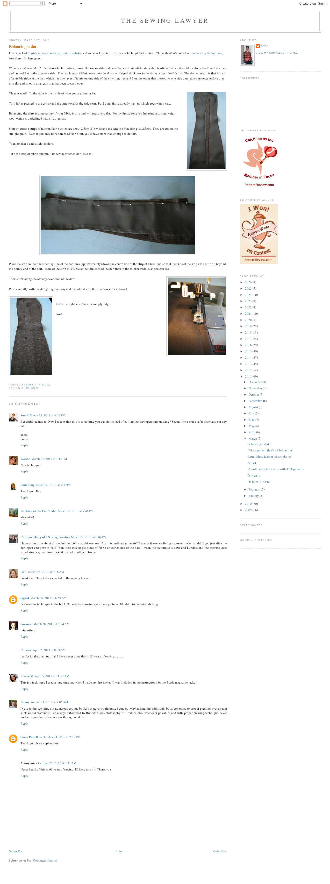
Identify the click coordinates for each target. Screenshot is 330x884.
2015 (248, 351)
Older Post (220, 851)
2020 (248, 320)
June (252, 419)
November (256, 388)
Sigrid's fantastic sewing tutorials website (54, 53)
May (252, 426)
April (252, 432)
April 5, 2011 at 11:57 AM (52, 676)
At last (252, 463)
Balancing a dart (258, 444)
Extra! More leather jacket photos (269, 456)
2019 (248, 326)
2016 (248, 345)
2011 (248, 376)
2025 (248, 288)
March (253, 438)
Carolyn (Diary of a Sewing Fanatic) (45, 537)
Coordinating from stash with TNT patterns (276, 469)
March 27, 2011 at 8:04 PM (89, 537)
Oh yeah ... (254, 475)
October (254, 394)
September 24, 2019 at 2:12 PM (59, 737)
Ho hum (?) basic (259, 481)
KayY (264, 45)
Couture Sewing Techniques (203, 53)
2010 (248, 503)
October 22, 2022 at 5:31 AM (57, 763)
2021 (248, 313)
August (254, 407)
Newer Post (16, 851)
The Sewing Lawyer (165, 20)
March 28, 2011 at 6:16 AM (46, 572)
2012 (248, 370)
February (255, 489)
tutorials (30, 388)
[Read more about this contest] (259, 262)
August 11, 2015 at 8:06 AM (49, 702)
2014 (248, 357)
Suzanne (26, 623)
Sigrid (25, 597)
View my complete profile (277, 52)
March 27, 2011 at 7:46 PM (76, 511)
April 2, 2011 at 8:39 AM (49, 650)
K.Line (25, 458)
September (256, 401)
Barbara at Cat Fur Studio (39, 510)
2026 (248, 282)
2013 (248, 364)
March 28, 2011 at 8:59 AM (48, 598)
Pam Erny (28, 484)
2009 (248, 510)
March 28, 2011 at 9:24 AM (51, 624)
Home (118, 851)
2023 (248, 301)
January (254, 495)
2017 (248, 338)
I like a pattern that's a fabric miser (270, 450)
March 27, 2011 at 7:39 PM (54, 485)
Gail (24, 571)
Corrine (26, 650)
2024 (248, 294)
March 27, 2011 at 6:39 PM (47, 415)
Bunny (25, 702)
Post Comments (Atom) (42, 860)
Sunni (24, 415)
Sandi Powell (29, 736)
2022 (248, 307)
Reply (25, 445)
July (252, 413)
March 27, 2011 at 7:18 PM (49, 458)
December (255, 382)
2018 (248, 332)
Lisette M (27, 676)
